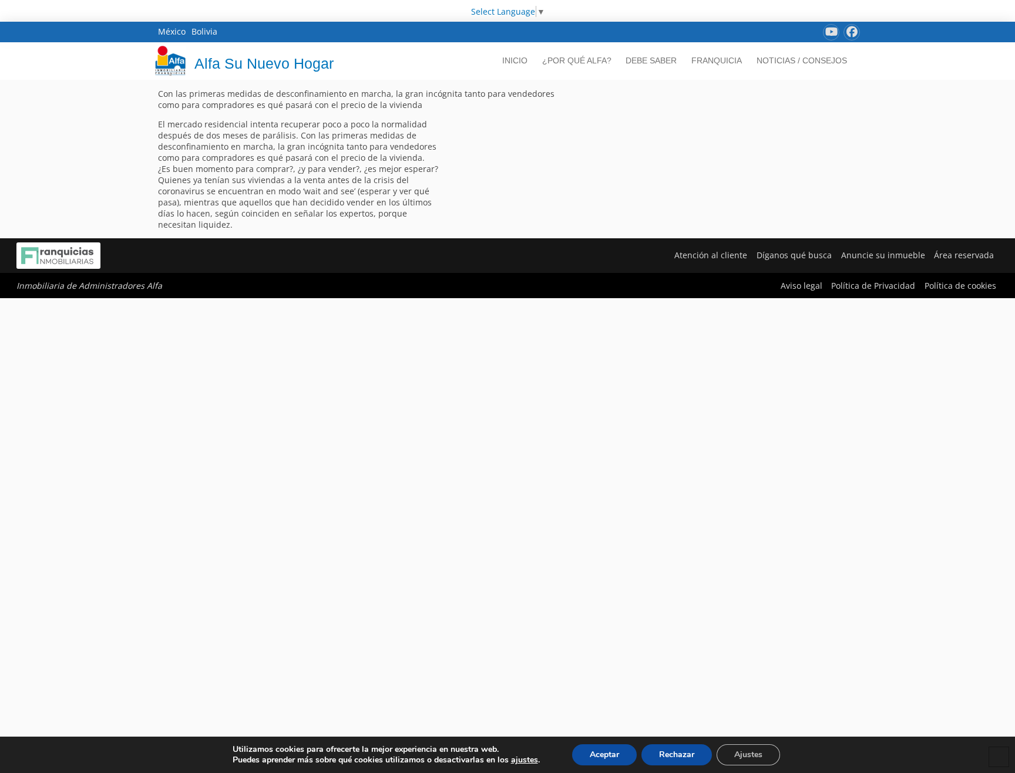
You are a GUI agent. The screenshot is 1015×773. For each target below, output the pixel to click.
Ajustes (748, 754)
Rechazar (676, 754)
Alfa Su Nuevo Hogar (264, 63)
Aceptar (604, 754)
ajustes (524, 760)
